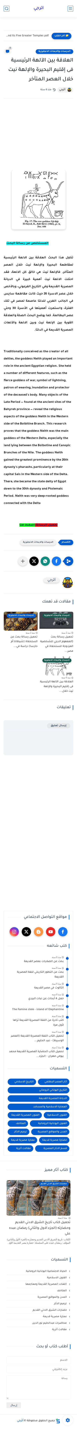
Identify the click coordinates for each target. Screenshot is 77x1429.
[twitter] (26, 931)
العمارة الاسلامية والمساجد (50, 1106)
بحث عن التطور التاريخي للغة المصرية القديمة (40, 975)
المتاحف (21, 1123)
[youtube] (50, 931)
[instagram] (14, 931)
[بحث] (6, 8)
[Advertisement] (38, 139)
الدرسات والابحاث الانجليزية (54, 51)
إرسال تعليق (59, 725)
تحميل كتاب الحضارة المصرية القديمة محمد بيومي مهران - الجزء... (36, 1054)
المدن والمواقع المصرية (52, 1131)
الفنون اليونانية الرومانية (52, 1123)
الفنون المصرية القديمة (25, 1115)
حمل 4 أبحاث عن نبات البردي (46, 998)
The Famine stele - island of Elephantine (38, 1009)
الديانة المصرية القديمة (53, 1098)
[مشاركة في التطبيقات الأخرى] (22, 561)
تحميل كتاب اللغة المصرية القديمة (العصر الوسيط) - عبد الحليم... (37, 1038)
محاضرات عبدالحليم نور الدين (49, 1323)
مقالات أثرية (23, 1148)
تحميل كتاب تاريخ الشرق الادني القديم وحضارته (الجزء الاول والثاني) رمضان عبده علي (39, 1228)
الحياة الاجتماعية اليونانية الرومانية (46, 1271)
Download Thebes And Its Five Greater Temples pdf (27, 35)
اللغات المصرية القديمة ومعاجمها (46, 1284)
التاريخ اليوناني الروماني (53, 1090)
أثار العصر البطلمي (55, 1081)
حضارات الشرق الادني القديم (50, 1310)
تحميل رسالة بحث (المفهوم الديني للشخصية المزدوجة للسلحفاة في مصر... (56, 644)
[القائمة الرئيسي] (70, 8)
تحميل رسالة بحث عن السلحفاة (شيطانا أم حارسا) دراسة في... (24, 642)
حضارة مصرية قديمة (54, 1140)
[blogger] (38, 931)
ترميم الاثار (20, 1131)
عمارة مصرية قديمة (23, 1140)
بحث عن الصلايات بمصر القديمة (44, 961)
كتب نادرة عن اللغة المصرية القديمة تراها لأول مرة (38, 1023)
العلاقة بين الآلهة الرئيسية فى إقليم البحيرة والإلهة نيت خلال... (56, 686)
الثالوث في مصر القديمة (49, 988)
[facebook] (62, 931)
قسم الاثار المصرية (55, 1148)
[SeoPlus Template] (58, 1420)
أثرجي (39, 8)
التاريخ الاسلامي (24, 1081)
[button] (56, 561)
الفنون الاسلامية (57, 1115)
